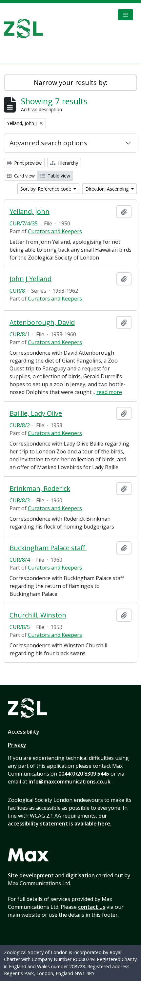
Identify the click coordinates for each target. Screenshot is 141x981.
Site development (31, 875)
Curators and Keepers (55, 231)
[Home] (26, 28)
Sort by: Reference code (46, 189)
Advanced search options (48, 142)
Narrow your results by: (71, 82)
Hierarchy (67, 163)
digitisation (80, 875)
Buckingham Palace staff (48, 548)
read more (109, 392)
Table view (58, 176)
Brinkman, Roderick (40, 488)
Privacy (17, 744)
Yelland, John (30, 212)
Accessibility (23, 731)
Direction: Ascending (107, 189)
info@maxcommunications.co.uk (70, 781)
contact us (91, 906)
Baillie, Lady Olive (36, 413)
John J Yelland (30, 279)
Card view (24, 176)
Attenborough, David (42, 322)
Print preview (27, 163)
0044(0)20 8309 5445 (83, 773)
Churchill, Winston (38, 615)
